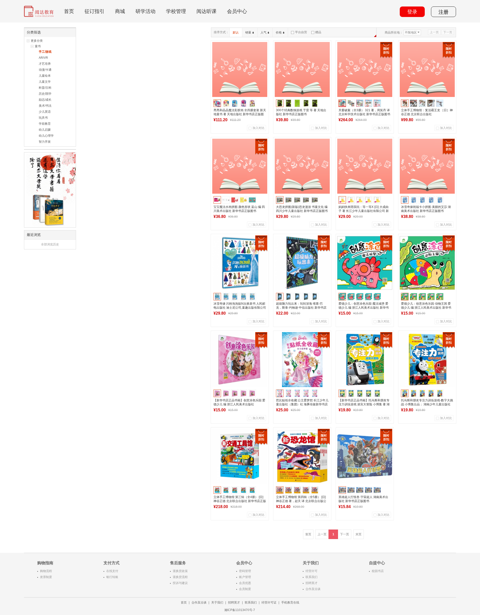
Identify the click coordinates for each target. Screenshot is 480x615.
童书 (38, 46)
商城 (120, 11)
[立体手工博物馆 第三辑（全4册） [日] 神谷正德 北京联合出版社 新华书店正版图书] (239, 456)
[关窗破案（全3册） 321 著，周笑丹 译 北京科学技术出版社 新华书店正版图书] (364, 69)
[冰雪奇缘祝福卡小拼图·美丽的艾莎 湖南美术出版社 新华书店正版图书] (427, 166)
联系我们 (312, 577)
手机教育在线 (290, 602)
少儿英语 (45, 111)
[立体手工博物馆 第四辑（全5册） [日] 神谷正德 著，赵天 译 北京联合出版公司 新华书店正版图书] (302, 456)
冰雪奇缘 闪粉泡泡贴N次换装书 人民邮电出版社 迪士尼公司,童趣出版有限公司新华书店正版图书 (240, 307)
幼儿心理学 (46, 135)
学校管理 (176, 11)
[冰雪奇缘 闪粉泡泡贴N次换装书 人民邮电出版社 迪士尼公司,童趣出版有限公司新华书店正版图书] (239, 262)
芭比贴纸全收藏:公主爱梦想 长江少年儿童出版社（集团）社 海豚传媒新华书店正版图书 (302, 404)
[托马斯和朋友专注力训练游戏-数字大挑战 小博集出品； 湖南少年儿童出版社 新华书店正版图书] (427, 359)
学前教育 (45, 123)
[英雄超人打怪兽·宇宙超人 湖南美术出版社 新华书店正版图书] (364, 456)
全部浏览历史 (50, 244)
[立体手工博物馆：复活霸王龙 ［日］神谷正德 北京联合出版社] (427, 69)
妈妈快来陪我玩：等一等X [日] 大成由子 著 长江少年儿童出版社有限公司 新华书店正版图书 (363, 211)
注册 (443, 12)
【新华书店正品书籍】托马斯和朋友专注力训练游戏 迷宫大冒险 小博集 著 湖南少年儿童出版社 (364, 404)
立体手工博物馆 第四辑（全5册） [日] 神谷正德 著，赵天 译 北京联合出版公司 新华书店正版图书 (301, 501)
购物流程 (46, 571)
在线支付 (112, 571)
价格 (279, 32)
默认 (236, 32)
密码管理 (245, 571)
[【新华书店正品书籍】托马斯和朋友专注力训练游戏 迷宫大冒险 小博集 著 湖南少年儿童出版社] (364, 359)
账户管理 (245, 577)
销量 (248, 32)
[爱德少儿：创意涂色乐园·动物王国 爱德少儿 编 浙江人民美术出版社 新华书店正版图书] (427, 262)
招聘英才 (312, 583)
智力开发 (45, 141)
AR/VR (43, 57)
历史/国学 (45, 93)
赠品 (318, 32)
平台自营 (301, 32)
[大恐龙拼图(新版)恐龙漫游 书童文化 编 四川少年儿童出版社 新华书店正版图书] (302, 166)
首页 (69, 11)
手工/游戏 (45, 51)
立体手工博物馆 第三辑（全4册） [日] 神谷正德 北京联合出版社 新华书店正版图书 (240, 501)
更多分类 (37, 40)
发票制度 (46, 577)
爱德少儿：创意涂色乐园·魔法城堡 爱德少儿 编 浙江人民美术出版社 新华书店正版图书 (363, 307)
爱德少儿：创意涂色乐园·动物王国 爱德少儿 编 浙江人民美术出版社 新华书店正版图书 (426, 307)
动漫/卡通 (45, 69)
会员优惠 (245, 583)
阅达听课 (206, 11)
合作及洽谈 (313, 589)
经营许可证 (269, 602)
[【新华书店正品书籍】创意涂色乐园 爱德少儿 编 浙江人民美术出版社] (239, 359)
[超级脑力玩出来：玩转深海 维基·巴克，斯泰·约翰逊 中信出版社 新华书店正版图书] (302, 262)
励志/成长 (45, 99)
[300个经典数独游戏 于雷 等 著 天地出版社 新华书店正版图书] (302, 69)
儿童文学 (45, 81)
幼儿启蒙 (45, 129)
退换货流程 (180, 577)
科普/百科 (45, 87)
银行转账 (112, 577)
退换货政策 (180, 571)
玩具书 (43, 117)
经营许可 (312, 571)
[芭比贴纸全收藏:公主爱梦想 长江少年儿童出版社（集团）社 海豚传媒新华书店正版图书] (302, 359)
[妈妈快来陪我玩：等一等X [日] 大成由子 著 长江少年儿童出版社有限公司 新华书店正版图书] (364, 166)
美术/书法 (45, 105)
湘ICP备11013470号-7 (240, 610)
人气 (263, 32)
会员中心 (237, 11)
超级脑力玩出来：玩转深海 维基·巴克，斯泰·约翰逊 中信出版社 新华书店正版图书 (301, 307)
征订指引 (94, 11)
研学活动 (146, 11)
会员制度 (245, 589)
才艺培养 (45, 63)
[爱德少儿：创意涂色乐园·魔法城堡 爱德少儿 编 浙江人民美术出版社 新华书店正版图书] (364, 262)
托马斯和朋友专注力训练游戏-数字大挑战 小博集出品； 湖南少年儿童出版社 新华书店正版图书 (427, 404)
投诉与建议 (180, 583)
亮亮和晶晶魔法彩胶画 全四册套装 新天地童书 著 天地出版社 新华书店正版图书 (240, 114)
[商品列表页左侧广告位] (50, 189)
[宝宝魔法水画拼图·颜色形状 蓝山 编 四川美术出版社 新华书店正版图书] (239, 166)
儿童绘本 (45, 75)
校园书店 (378, 571)
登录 (412, 11)
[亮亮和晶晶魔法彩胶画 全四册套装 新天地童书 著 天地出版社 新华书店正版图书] (239, 69)
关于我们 (217, 602)
